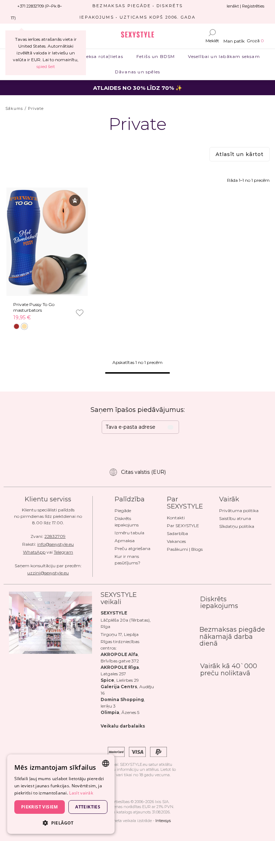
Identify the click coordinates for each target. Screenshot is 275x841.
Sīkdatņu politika (236, 526)
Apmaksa (125, 540)
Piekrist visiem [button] (39, 807)
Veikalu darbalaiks (123, 726)
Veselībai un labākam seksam (224, 56)
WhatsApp (34, 552)
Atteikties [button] (87, 807)
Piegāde (123, 510)
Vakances (176, 541)
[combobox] (105, 763)
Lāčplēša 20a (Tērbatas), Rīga (126, 623)
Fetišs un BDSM (155, 56)
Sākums (14, 108)
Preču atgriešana (132, 548)
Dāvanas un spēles (137, 71)
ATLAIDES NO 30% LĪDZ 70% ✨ (137, 88)
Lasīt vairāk (81, 793)
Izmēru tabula (129, 532)
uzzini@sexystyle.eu (48, 572)
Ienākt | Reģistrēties (245, 6)
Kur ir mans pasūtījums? (127, 559)
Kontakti (176, 517)
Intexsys (163, 820)
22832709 (55, 536)
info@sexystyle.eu (55, 544)
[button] (60, 822)
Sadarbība (177, 533)
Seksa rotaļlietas (103, 56)
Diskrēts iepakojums (127, 522)
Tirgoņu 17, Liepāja (120, 634)
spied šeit (46, 66)
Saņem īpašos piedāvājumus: (138, 410)
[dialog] (61, 794)
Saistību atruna (235, 518)
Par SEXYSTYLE (183, 525)
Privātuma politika (239, 510)
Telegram (63, 552)
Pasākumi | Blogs (185, 549)
